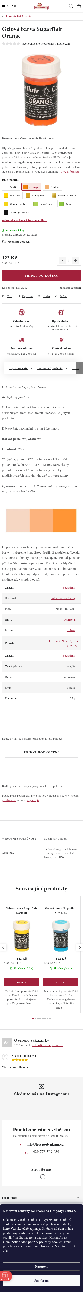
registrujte (33, 800)
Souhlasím (41, 1280)
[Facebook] (42, 1176)
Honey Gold (39, 195)
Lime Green (46, 204)
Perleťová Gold (67, 195)
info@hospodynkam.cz (45, 1144)
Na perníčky (72, 643)
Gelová (71, 630)
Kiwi (68, 204)
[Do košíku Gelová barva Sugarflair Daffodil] (21, 982)
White (13, 187)
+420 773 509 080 (45, 1151)
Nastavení (41, 1266)
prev (3, 947)
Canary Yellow (19, 204)
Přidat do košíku (41, 275)
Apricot (55, 187)
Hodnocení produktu (50, 368)
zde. (6, 1250)
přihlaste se (9, 800)
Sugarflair (75, 287)
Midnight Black (19, 212)
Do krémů (54, 641)
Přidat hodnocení (41, 752)
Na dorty (67, 641)
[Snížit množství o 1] (62, 260)
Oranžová (69, 619)
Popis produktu (18, 368)
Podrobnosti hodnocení (56, 43)
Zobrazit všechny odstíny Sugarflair (24, 220)
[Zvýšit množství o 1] (75, 260)
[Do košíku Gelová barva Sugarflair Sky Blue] (60, 982)
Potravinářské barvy (63, 598)
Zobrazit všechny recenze (47, 1045)
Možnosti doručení (19, 241)
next (79, 947)
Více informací (69, 171)
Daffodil (15, 195)
